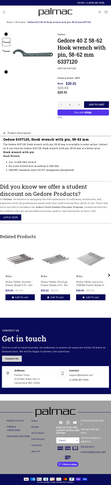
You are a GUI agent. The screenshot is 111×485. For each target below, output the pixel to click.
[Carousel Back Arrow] (6, 34)
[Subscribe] (76, 440)
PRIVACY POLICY (15, 420)
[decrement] (61, 104)
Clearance (36, 445)
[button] (4, 12)
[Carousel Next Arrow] (6, 72)
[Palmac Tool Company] (55, 412)
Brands (35, 427)
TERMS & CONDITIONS (13, 429)
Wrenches (20, 22)
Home (10, 22)
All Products (37, 433)
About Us (35, 451)
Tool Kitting (37, 439)
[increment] (79, 104)
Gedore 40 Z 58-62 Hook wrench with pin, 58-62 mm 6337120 (59, 22)
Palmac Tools (50, 482)
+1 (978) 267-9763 (95, 2)
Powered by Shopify (65, 482)
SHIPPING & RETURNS (18, 436)
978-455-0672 (87, 447)
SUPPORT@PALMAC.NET (93, 452)
